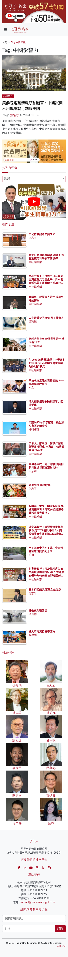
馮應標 (33, 614)
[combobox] (34, 179)
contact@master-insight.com (37, 902)
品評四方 (7, 96)
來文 (31, 387)
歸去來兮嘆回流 (38, 610)
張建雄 (33, 635)
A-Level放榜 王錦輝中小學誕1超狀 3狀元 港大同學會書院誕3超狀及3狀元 (46, 363)
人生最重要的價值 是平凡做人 (46, 317)
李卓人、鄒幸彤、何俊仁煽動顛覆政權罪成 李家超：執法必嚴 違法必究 (46, 447)
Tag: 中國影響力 (19, 42)
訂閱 (60, 928)
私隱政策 (61, 946)
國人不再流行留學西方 (42, 631)
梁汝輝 (33, 471)
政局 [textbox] (7, 178)
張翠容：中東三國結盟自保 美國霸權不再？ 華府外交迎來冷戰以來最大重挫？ (46, 509)
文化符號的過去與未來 (42, 234)
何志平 (33, 237)
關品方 (14, 115)
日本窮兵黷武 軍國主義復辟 (45, 589)
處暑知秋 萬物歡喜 (39, 485)
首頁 (4, 42)
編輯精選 (34, 429)
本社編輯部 (35, 262)
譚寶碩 (33, 321)
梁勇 (31, 554)
